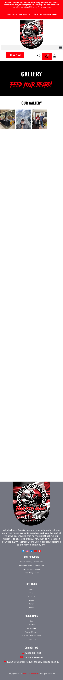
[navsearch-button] (38, 55)
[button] (32, 47)
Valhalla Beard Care (31, 674)
